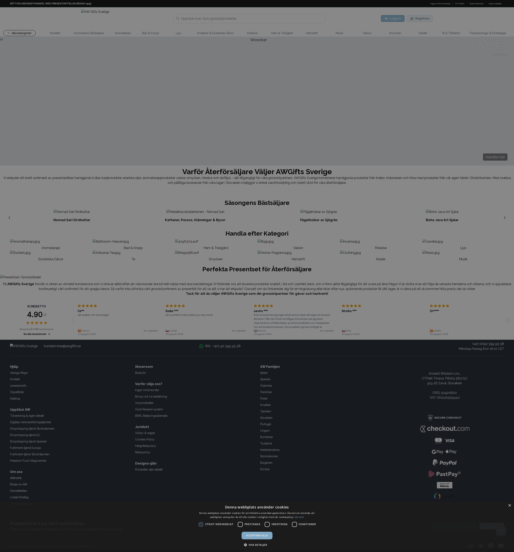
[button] (257, 544)
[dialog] (257, 526)
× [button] (509, 505)
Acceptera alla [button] (257, 535)
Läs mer (299, 517)
